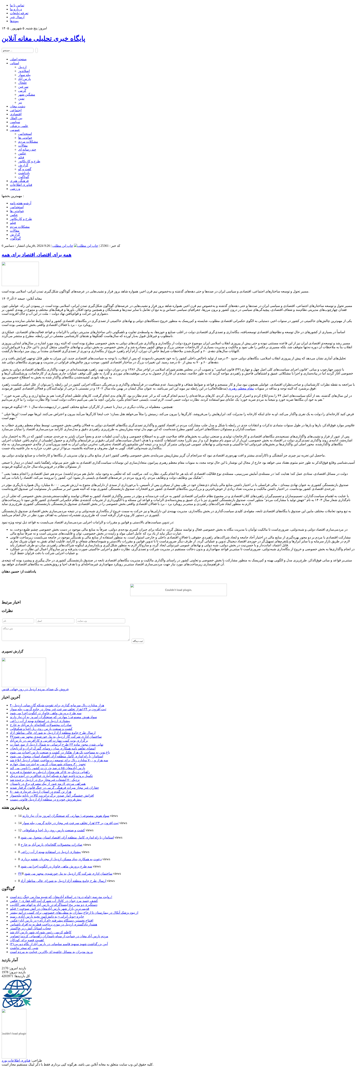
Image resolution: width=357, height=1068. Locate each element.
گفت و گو (24, 169)
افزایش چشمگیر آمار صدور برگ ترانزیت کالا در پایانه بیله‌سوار (52, 795)
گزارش (23, 165)
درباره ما (16, 9)
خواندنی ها (25, 137)
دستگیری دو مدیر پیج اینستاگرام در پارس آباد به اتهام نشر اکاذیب (53, 904)
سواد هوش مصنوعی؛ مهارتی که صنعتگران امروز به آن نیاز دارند (53, 717)
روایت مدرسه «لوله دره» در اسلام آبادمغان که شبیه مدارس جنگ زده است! (61, 897)
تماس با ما (17, 5)
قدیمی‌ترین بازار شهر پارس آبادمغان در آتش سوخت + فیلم (49, 908)
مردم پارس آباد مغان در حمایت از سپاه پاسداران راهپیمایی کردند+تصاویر (59, 936)
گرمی (22, 90)
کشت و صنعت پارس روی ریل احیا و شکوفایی (41, 729)
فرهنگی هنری (19, 181)
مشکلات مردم (28, 141)
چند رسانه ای (27, 149)
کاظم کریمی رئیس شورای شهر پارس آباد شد (40, 932)
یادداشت (24, 173)
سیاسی (15, 122)
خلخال (22, 82)
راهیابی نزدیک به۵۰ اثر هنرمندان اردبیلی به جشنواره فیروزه (50, 772)
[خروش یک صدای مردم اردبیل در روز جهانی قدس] (24, 686)
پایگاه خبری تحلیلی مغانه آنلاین (43, 38)
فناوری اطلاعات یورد (16, 1060)
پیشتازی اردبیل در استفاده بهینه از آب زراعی (40, 721)
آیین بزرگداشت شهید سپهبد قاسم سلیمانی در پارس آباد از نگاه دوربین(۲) (59, 944)
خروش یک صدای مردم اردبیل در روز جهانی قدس (35, 689)
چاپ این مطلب (62, 245)
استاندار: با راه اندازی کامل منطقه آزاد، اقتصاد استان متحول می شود (56, 756)
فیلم (21, 157)
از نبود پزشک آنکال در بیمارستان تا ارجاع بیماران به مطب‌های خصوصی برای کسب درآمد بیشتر (74, 912)
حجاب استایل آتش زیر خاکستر (30, 928)
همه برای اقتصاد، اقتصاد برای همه (36, 254)
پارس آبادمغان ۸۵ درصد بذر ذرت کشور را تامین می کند (47, 768)
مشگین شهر (26, 94)
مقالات (23, 145)
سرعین (23, 86)
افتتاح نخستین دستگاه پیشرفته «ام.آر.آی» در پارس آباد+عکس (51, 920)
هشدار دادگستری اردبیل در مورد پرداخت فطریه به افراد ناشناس (53, 924)
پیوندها (14, 21)
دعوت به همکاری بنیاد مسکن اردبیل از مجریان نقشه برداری (61, 859)
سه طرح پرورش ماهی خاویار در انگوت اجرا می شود (45, 713)
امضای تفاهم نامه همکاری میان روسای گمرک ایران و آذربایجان (52, 748)
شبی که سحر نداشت (24, 948)
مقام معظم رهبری (241, 388)
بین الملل (16, 118)
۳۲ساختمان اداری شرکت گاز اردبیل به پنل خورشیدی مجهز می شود (56, 736)
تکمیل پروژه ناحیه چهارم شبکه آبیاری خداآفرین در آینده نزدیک (51, 776)
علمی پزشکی (19, 126)
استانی (14, 63)
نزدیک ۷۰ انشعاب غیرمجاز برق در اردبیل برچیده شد (45, 780)
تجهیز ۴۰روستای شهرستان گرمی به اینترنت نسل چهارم (48, 764)
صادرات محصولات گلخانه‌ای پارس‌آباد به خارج (41, 725)
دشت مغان (17, 106)
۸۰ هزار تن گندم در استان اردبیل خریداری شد (40, 791)
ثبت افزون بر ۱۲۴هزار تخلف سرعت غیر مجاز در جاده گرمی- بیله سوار (58, 709)
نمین (21, 98)
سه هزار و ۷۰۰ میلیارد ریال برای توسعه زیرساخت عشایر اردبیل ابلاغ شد (59, 760)
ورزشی (15, 188)
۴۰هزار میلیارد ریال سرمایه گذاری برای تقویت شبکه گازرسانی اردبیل (57, 705)
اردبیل (22, 67)
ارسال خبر (17, 17)
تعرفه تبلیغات (19, 13)
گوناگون (23, 177)
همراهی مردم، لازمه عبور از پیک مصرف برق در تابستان (48, 783)
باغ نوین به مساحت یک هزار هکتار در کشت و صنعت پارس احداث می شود (60, 752)
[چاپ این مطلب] (86, 245)
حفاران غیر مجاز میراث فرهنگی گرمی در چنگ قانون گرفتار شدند (54, 787)
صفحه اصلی (18, 59)
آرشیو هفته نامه (20, 203)
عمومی (15, 130)
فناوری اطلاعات (21, 185)
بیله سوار (24, 75)
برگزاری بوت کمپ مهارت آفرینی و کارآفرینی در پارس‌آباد (49, 740)
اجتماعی (15, 110)
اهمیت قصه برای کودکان (27, 940)
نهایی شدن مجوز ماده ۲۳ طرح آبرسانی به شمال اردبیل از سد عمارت (56, 744)
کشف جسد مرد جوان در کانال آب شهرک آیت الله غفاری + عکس (54, 901)
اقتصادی (15, 114)
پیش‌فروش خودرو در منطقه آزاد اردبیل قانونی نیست (45, 799)
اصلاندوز (24, 71)
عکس (22, 153)
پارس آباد (24, 79)
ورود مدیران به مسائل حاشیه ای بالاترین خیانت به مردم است (51, 952)
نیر (20, 102)
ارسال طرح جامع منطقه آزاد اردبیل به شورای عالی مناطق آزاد (52, 732)
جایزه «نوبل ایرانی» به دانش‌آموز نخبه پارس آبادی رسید (47, 916)
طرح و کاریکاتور (29, 161)
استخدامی (25, 133)
